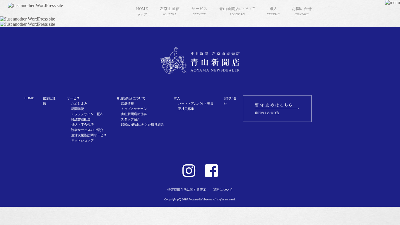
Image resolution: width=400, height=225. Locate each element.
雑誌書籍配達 (80, 119)
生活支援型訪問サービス (89, 135)
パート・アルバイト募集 (195, 103)
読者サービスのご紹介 (87, 130)
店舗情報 (127, 103)
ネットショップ (82, 140)
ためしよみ (79, 103)
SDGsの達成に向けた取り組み (142, 124)
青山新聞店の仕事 (134, 114)
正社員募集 (186, 108)
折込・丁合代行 (82, 124)
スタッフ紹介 (130, 119)
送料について (223, 189)
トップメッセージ (134, 108)
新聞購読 (77, 108)
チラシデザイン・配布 (87, 114)
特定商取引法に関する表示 (186, 189)
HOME (29, 98)
